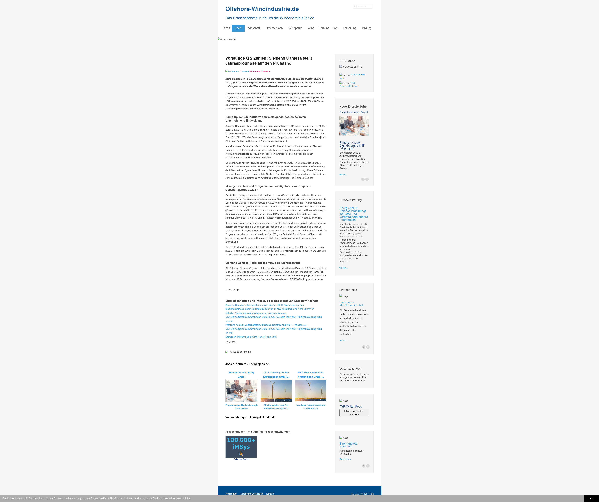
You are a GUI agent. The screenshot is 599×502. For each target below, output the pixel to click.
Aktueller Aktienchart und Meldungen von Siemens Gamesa (255, 312)
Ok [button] (591, 498)
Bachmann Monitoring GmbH (351, 303)
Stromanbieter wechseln (348, 444)
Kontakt (270, 493)
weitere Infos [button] (183, 498)
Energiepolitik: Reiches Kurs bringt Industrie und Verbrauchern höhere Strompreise (353, 214)
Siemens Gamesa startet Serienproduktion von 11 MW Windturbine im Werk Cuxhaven (269, 308)
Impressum (231, 493)
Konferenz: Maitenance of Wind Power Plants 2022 (251, 336)
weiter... (343, 174)
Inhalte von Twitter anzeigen (354, 413)
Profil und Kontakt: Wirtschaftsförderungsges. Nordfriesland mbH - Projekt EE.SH (266, 324)
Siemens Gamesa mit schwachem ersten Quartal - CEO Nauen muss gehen (264, 304)
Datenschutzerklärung (251, 493)
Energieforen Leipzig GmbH (353, 112)
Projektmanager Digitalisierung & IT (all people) (352, 145)
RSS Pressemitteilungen (349, 84)
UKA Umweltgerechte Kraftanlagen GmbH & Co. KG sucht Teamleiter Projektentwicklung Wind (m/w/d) (273, 318)
